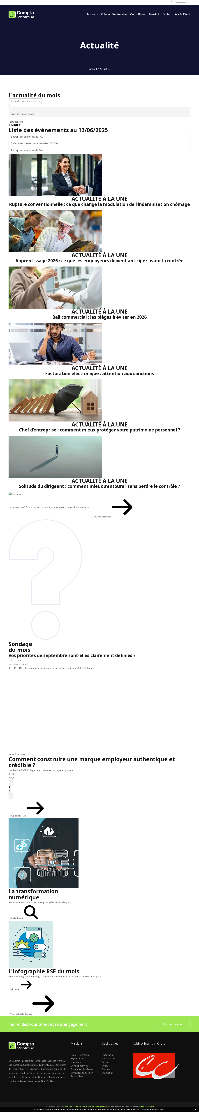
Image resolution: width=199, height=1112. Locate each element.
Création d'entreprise (114, 14)
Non (19, 660)
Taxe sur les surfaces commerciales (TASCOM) (35, 143)
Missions (92, 14)
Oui (12, 660)
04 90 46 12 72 (183, 2)
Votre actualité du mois (21, 1013)
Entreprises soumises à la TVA (27, 136)
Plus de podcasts (18, 815)
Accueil (93, 68)
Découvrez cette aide (101, 516)
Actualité (154, 14)
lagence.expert (146, 1106)
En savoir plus (157, 1109)
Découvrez (15, 989)
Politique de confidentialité (95, 1106)
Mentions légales (72, 1106)
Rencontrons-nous (173, 1024)
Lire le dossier (17, 918)
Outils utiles (137, 14)
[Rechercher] (9, 105)
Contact (167, 14)
